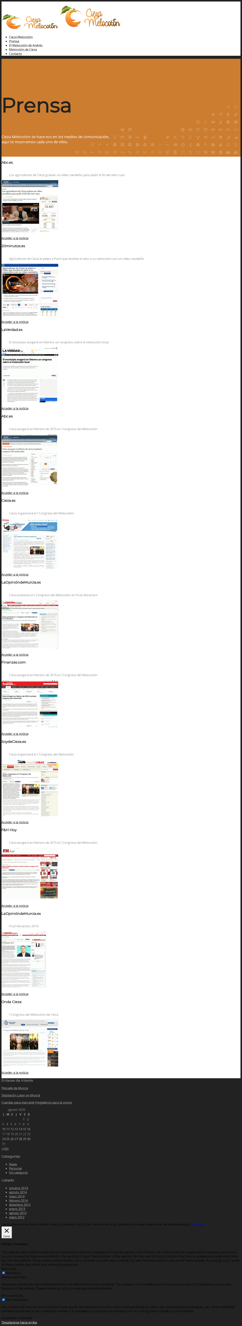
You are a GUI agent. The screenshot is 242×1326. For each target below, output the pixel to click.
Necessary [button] (9, 1269)
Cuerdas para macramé (18, 1102)
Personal (15, 1168)
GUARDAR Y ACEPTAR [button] (17, 1318)
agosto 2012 (18, 1213)
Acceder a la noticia (15, 238)
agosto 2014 (18, 1192)
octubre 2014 (18, 1188)
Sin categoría (18, 1172)
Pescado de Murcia (15, 1088)
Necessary (13, 1273)
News (13, 1164)
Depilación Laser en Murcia (21, 1095)
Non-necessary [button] (12, 1295)
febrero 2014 (18, 1200)
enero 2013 (17, 1209)
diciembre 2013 (19, 1205)
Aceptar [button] (184, 1224)
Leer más (197, 1224)
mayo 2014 (16, 1196)
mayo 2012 (16, 1217)
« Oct (5, 1148)
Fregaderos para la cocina (53, 1102)
